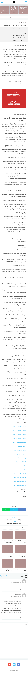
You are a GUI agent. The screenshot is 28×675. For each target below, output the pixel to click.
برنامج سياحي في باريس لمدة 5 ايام (19, 434)
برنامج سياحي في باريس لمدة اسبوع (19, 438)
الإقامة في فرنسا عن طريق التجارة (20, 454)
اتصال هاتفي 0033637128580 (14, 103)
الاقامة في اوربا (22, 22)
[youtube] (9, 664)
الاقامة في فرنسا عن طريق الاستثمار (19, 450)
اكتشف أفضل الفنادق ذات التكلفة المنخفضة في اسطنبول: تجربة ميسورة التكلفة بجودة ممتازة (23, 8)
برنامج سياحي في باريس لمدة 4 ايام (19, 426)
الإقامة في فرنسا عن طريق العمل (20, 473)
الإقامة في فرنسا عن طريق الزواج (20, 485)
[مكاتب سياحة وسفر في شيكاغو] (4, 10)
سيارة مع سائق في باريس (21, 469)
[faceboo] (18, 664)
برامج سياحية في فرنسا (22, 446)
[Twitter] (14, 664)
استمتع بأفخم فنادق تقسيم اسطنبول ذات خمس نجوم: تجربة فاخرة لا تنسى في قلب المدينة (14, 8)
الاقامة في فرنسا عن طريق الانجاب (20, 477)
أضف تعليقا (3, 576)
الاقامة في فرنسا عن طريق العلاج (20, 481)
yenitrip (24, 29)
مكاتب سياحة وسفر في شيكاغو (4, 11)
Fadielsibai (18, 580)
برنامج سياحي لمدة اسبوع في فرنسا (19, 442)
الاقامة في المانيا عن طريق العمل (20, 462)
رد (20, 589)
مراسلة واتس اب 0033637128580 (14, 94)
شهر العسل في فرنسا (22, 458)
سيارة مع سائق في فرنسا (21, 466)
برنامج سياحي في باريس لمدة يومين (19, 430)
